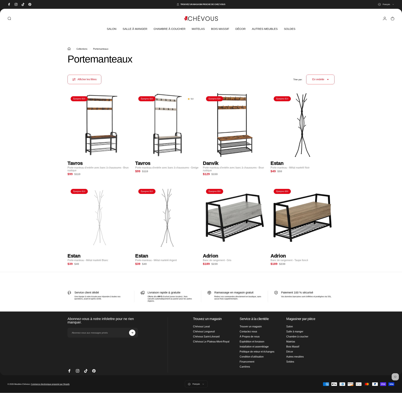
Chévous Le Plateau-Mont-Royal (211, 341)
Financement (247, 361)
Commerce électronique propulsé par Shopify (50, 384)
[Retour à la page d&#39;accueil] (69, 48)
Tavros (75, 163)
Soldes (290, 361)
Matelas (290, 341)
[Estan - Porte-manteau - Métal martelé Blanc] (99, 218)
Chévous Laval (201, 326)
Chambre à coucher (297, 336)
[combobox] (386, 4)
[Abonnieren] (132, 333)
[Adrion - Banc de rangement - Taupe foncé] (302, 218)
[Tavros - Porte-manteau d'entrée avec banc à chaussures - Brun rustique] (99, 125)
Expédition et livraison (252, 341)
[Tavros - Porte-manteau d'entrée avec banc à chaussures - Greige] (167, 125)
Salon (289, 326)
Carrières (245, 366)
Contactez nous (248, 331)
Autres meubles (295, 356)
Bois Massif (292, 346)
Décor (289, 351)
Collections (81, 49)
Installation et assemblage (254, 346)
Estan (277, 163)
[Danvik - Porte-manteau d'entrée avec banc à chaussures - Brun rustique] (235, 125)
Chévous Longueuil (204, 331)
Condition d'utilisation (252, 356)
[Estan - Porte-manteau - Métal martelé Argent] (167, 218)
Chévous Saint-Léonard (206, 336)
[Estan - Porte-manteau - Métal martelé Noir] (302, 125)
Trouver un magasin (251, 326)
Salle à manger (294, 331)
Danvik (210, 163)
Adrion (210, 256)
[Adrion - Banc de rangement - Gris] (235, 218)
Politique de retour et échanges (257, 351)
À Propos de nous (250, 336)
